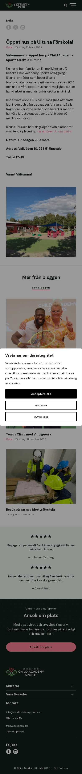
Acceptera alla (41, 394)
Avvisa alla (41, 417)
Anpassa (41, 405)
